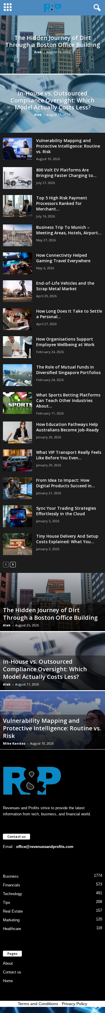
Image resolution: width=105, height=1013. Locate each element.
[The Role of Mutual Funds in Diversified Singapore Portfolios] (17, 375)
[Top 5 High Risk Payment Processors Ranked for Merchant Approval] (17, 206)
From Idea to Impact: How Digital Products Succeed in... (65, 482)
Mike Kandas (14, 743)
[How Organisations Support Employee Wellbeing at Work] (17, 347)
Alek (38, 52)
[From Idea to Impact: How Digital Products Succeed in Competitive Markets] (17, 488)
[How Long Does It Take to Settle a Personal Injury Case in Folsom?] (17, 319)
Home (8, 981)
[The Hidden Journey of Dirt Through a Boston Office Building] (52, 59)
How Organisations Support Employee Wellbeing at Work (65, 341)
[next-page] (13, 564)
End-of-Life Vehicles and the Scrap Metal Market (65, 285)
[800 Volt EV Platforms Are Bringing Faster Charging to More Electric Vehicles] (17, 178)
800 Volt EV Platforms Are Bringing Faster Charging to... (66, 172)
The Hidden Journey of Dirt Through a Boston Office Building (52, 41)
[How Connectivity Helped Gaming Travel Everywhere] (17, 263)
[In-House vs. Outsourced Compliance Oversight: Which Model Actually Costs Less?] (52, 116)
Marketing (11, 920)
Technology (12, 894)
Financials (11, 885)
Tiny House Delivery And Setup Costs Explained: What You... (67, 538)
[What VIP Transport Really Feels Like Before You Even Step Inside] (17, 460)
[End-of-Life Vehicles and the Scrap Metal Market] (17, 291)
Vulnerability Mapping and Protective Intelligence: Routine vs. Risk (68, 146)
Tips (6, 902)
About (8, 963)
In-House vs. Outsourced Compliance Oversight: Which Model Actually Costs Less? (52, 100)
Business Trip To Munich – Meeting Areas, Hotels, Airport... (69, 229)
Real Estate (13, 911)
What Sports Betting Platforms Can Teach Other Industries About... (68, 400)
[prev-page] (6, 564)
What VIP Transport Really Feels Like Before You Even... (68, 455)
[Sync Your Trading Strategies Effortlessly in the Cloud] (17, 516)
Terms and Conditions (38, 1003)
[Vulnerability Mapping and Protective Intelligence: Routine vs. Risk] (17, 149)
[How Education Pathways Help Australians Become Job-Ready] (17, 432)
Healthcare (12, 929)
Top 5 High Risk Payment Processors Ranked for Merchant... (61, 203)
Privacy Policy (74, 1003)
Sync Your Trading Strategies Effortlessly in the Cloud (66, 510)
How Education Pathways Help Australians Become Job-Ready (67, 427)
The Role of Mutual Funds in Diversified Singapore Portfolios (68, 369)
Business (11, 876)
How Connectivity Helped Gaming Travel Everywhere (63, 257)
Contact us (12, 972)
